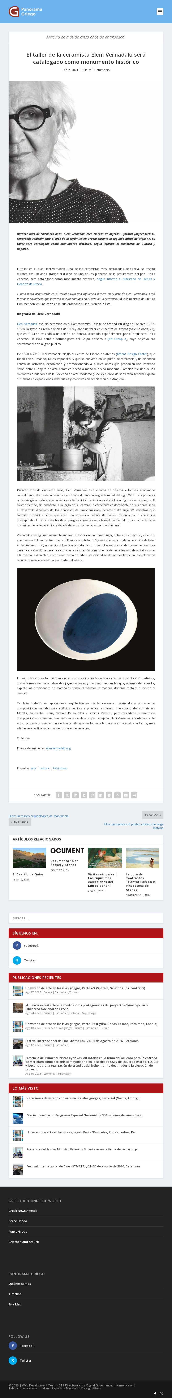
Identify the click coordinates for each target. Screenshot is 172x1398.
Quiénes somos (20, 1284)
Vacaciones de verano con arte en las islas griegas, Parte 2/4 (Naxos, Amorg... (83, 1098)
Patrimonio (60, 768)
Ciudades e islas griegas (58, 1028)
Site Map (15, 1304)
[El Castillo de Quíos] (29, 858)
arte (33, 768)
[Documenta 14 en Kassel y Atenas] (67, 851)
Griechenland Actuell (24, 1242)
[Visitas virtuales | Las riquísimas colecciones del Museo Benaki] (105, 858)
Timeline (15, 1294)
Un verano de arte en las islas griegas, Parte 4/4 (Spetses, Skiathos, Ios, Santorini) (85, 988)
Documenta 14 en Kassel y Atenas (65, 863)
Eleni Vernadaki (27, 324)
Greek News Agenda (23, 1211)
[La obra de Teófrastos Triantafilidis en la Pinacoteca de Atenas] (142, 858)
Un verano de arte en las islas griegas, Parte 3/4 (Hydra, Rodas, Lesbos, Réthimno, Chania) (91, 1024)
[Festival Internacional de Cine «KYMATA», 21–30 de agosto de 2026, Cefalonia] (18, 1043)
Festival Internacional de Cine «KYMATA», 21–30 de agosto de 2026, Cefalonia (82, 1041)
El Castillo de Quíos (28, 874)
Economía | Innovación (57, 1073)
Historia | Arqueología (82, 1013)
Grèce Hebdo (18, 1221)
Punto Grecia (18, 1231)
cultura (44, 768)
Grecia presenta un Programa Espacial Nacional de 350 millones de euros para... (85, 1115)
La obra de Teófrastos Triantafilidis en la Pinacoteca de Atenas (141, 882)
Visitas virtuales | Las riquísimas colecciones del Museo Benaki (102, 880)
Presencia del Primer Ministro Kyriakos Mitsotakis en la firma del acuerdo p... (83, 1149)
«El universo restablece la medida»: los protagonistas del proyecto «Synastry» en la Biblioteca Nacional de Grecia (87, 1007)
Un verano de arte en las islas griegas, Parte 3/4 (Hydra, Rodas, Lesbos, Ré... (82, 1132)
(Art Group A (117, 339)
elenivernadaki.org (58, 748)
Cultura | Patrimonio (96, 70)
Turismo (74, 992)
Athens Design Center (132, 354)
